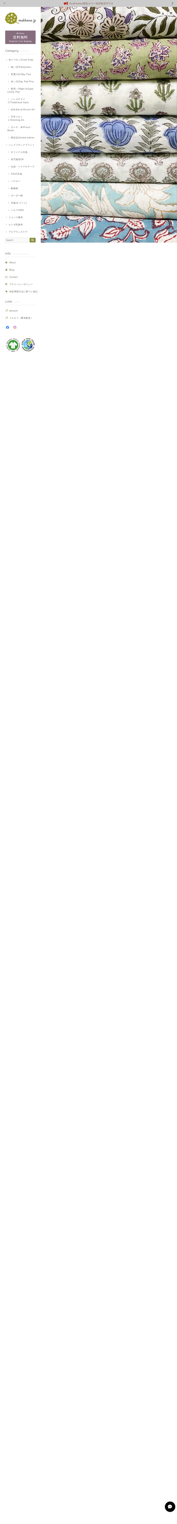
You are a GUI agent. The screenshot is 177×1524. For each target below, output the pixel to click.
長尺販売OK (17, 159)
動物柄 (14, 188)
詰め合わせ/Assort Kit (23, 109)
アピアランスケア (18, 232)
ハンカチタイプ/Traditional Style (18, 101)
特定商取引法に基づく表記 (23, 291)
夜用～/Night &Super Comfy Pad (20, 90)
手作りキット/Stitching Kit (15, 118)
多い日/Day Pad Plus (22, 81)
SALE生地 (16, 174)
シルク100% (17, 210)
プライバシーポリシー (21, 284)
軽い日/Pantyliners (21, 67)
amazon (13, 310)
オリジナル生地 (19, 152)
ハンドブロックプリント (22, 145)
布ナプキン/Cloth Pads (21, 59)
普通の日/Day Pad (21, 74)
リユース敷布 (16, 217)
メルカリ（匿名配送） (21, 318)
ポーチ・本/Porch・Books (19, 129)
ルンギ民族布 (16, 224)
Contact (13, 277)
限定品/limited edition (22, 137)
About (12, 262)
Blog (11, 269)
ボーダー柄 (17, 195)
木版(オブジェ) (19, 203)
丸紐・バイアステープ (23, 166)
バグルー (15, 181)
